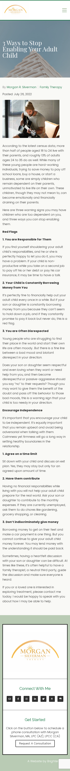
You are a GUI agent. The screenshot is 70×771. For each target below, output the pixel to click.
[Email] (10, 699)
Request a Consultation (35, 743)
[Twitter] (43, 699)
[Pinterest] (52, 699)
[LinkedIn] (35, 699)
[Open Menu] (64, 10)
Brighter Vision (57, 761)
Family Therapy (51, 87)
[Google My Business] (60, 699)
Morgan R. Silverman (21, 87)
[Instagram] (26, 699)
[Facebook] (18, 699)
